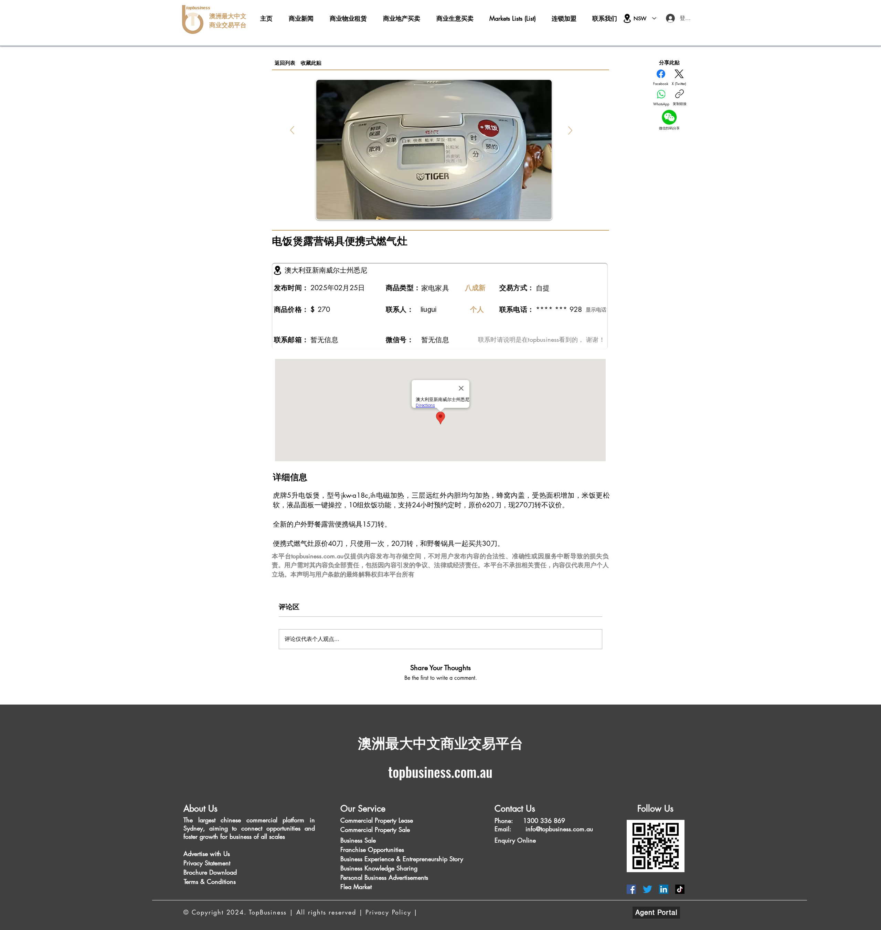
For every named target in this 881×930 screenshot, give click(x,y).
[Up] (292, 130)
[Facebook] (631, 889)
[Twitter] (647, 889)
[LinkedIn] (663, 889)
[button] (198, 853)
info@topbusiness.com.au (559, 829)
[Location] (627, 18)
